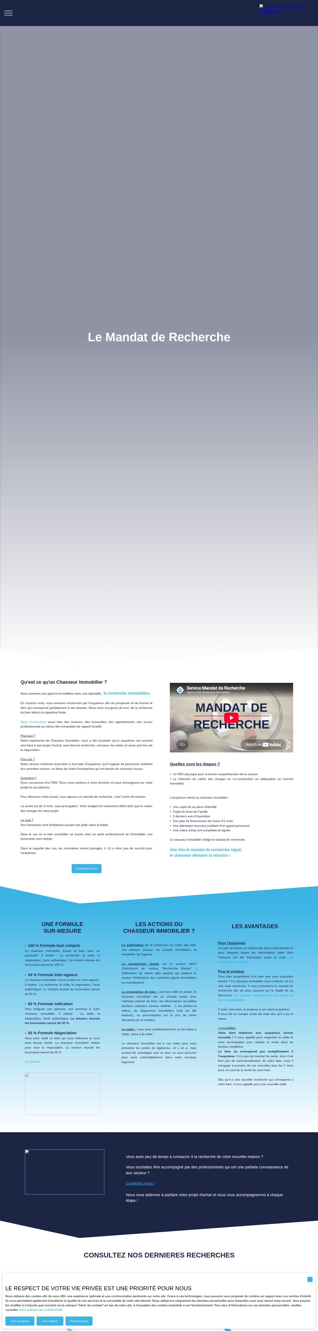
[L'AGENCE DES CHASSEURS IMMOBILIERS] (286, 13)
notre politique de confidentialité (40, 1309)
